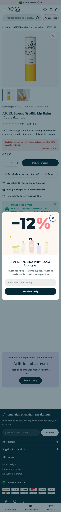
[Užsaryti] (53, 218)
